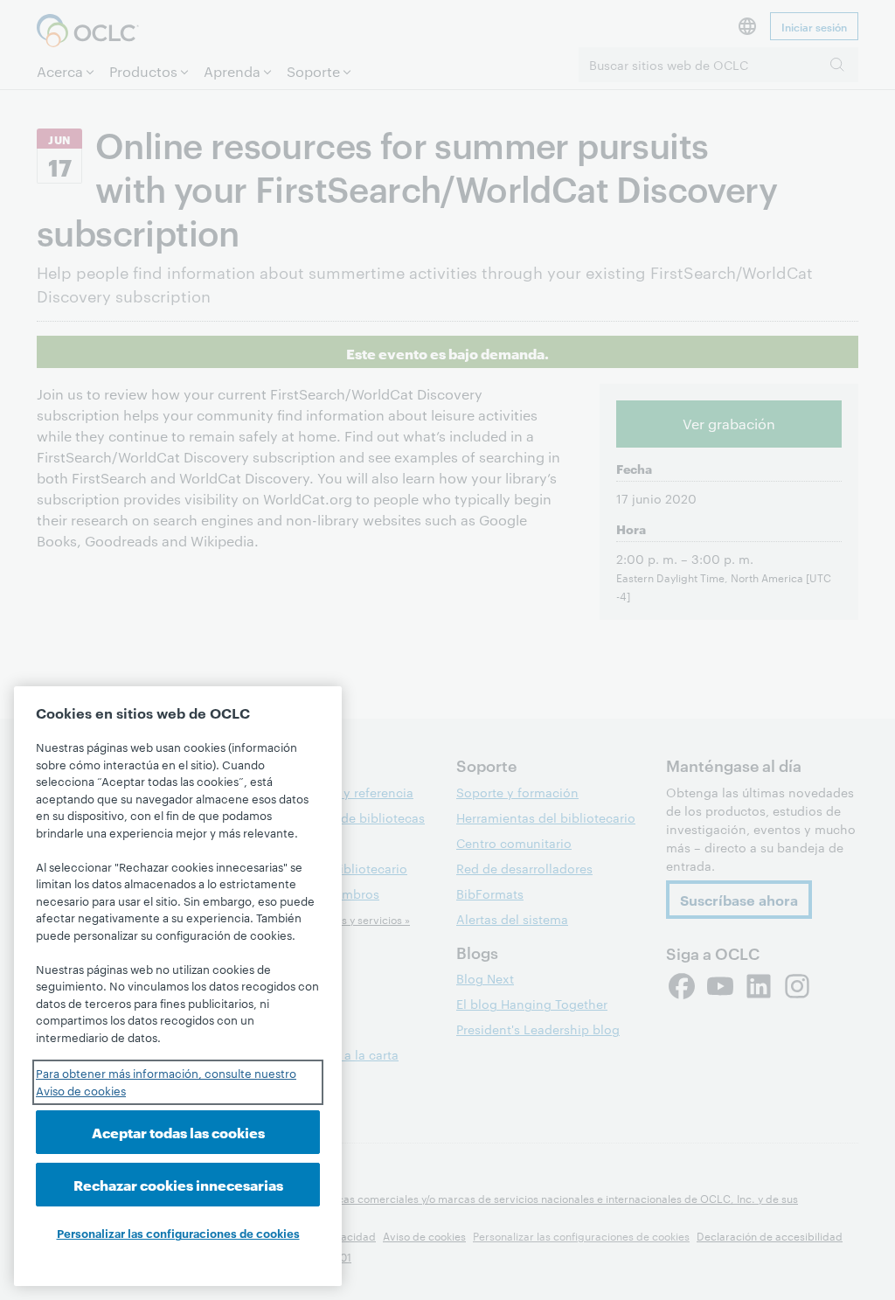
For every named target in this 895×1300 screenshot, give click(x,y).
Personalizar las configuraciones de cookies (178, 1233)
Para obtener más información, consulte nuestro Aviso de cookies (166, 1081)
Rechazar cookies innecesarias (178, 1184)
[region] (178, 986)
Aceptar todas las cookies (178, 1132)
